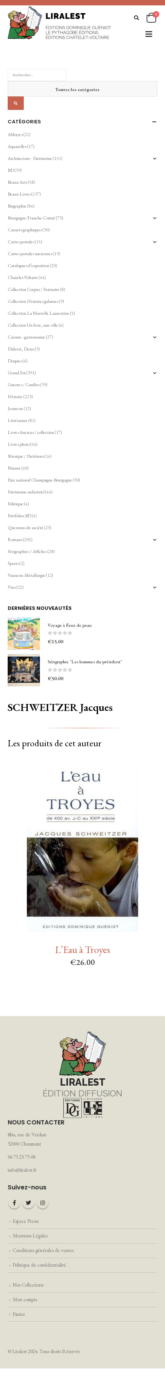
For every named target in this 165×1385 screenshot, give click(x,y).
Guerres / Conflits (24, 385)
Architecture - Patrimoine (30, 158)
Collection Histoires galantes (33, 301)
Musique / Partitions (26, 456)
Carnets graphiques (25, 230)
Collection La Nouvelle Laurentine (38, 313)
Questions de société (25, 528)
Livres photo (19, 444)
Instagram (42, 1203)
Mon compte (25, 1299)
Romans (15, 539)
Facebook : (14, 1203)
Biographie (17, 206)
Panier (19, 1314)
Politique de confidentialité (39, 1265)
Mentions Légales (30, 1235)
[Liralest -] (60, 22)
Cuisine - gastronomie (26, 337)
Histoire (15, 397)
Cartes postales (21, 242)
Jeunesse (15, 408)
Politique (15, 504)
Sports (13, 563)
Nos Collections (28, 1285)
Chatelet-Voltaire (23, 277)
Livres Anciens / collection (31, 432)
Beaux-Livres (19, 194)
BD (11, 170)
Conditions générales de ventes (43, 1250)
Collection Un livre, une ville (33, 325)
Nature (14, 468)
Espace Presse (26, 1221)
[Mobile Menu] (148, 34)
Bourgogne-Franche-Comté (31, 218)
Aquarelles (17, 146)
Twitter (28, 1203)
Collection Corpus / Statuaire (33, 289)
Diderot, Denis (21, 349)
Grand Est (17, 373)
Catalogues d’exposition (28, 265)
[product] (24, 634)
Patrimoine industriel (26, 492)
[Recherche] (16, 103)
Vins (12, 587)
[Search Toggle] (136, 17)
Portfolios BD (19, 516)
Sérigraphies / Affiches (27, 551)
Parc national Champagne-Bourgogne (40, 480)
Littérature (18, 420)
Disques (15, 361)
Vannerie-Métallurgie (26, 575)
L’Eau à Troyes (82, 949)
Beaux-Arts (17, 182)
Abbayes (15, 134)
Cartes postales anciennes (30, 254)
